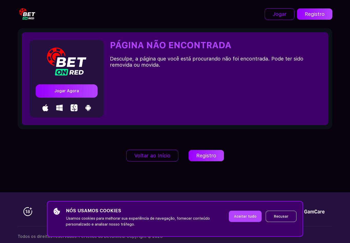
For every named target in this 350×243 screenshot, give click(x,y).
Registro (315, 14)
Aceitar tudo (245, 216)
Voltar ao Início (152, 156)
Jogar (279, 14)
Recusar (281, 216)
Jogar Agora (66, 90)
